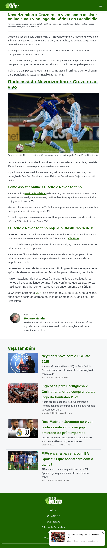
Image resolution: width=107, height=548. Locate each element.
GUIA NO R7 (53, 516)
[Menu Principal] (100, 5)
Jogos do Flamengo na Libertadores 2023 (83, 536)
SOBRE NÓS (53, 522)
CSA (38, 292)
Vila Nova (73, 238)
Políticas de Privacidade (53, 527)
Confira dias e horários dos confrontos (82, 541)
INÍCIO (53, 510)
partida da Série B (35, 193)
